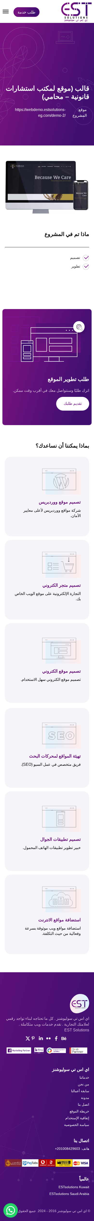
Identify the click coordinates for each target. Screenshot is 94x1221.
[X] (36, 133)
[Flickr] (48, 1038)
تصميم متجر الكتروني (61, 585)
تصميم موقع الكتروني (61, 671)
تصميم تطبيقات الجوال (60, 839)
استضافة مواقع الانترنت (59, 919)
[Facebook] (25, 133)
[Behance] (64, 1038)
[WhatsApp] (58, 133)
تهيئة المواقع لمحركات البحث (55, 756)
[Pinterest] (47, 133)
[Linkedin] (40, 1038)
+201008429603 (67, 1149)
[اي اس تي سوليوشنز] (76, 12)
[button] (10, 1210)
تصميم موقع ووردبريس (60, 502)
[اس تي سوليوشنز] (47, 1003)
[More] (69, 133)
